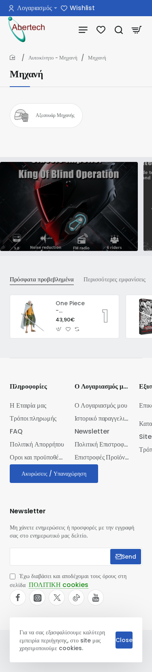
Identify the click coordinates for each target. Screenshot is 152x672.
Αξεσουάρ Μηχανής (55, 115)
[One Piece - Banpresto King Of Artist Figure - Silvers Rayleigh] (31, 316)
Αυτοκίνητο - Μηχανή (52, 58)
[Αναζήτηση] (119, 29)
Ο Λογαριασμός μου (102, 387)
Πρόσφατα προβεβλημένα (42, 279)
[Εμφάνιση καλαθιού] (137, 29)
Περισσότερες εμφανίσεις (114, 279)
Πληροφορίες (28, 387)
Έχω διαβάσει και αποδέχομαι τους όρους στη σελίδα (68, 580)
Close (124, 640)
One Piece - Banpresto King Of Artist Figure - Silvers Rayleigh (71, 307)
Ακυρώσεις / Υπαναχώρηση (53, 474)
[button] (59, 329)
